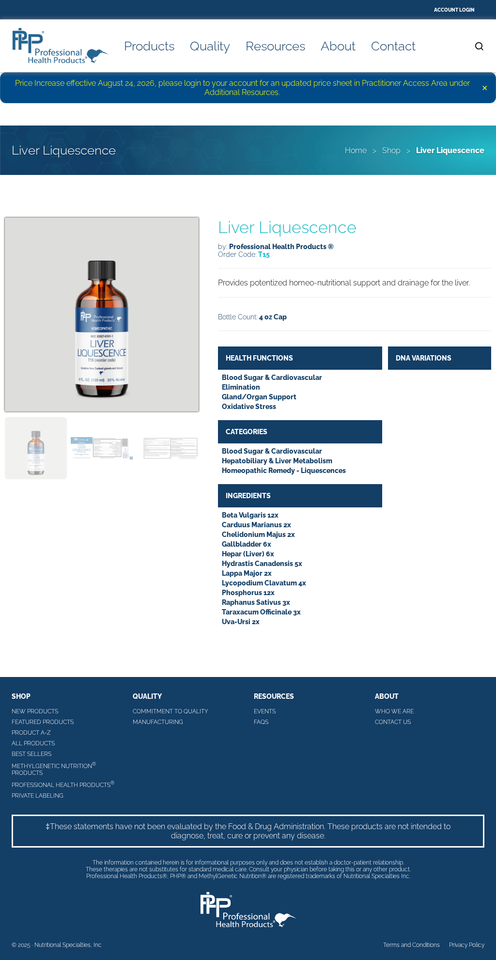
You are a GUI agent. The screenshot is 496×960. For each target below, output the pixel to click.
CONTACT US (393, 722)
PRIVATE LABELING (37, 795)
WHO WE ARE (394, 711)
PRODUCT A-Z (31, 732)
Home (356, 150)
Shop (391, 150)
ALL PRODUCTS (33, 743)
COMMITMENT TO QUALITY (170, 711)
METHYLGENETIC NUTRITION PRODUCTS (54, 768)
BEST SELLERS (31, 754)
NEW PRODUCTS (35, 711)
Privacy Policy (466, 945)
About (338, 46)
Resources (275, 46)
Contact (393, 46)
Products (149, 46)
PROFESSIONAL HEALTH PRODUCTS (63, 784)
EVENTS (265, 711)
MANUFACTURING (158, 722)
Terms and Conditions (411, 945)
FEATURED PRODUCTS (43, 722)
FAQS (261, 722)
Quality (210, 46)
